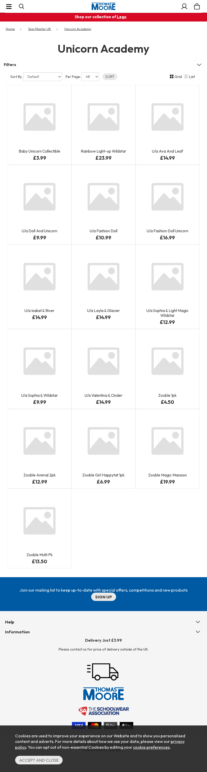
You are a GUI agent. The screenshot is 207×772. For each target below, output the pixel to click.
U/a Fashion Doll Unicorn (167, 230)
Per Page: (74, 76)
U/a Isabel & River (39, 310)
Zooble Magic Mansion (167, 475)
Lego (121, 16)
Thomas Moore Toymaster (103, 6)
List (192, 76)
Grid (178, 76)
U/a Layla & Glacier (103, 310)
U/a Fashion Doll (103, 230)
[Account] (184, 6)
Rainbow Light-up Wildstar (103, 151)
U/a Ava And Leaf (167, 151)
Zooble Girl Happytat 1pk (103, 475)
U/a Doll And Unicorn (39, 230)
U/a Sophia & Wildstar (39, 395)
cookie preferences (151, 747)
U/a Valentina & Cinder (103, 395)
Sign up (103, 596)
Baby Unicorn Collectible (39, 151)
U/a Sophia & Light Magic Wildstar (167, 313)
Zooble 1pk (167, 395)
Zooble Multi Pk (40, 554)
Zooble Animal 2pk (39, 475)
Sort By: (16, 76)
